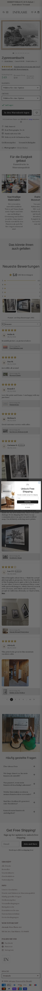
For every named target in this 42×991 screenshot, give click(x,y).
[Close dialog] (39, 483)
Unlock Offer (27, 501)
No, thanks (27, 507)
